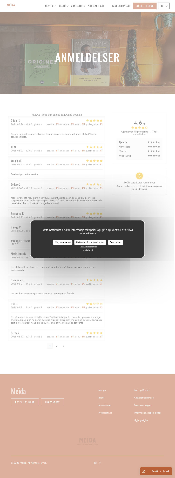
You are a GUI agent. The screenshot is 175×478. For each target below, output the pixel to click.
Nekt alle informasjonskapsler (90, 242)
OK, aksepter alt (63, 242)
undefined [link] (88, 249)
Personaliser (115, 242)
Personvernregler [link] (88, 246)
